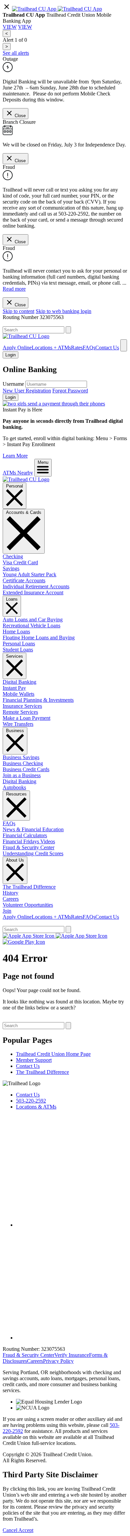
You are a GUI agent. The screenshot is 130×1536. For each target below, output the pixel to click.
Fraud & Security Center (28, 847)
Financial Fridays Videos (29, 841)
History (10, 893)
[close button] (7, 9)
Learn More (15, 455)
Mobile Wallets (18, 694)
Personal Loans (19, 643)
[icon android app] (35, 9)
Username (13, 384)
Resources (16, 794)
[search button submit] (68, 329)
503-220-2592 (31, 1101)
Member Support (34, 1060)
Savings (11, 568)
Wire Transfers (18, 724)
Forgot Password (70, 390)
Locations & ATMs (36, 1107)
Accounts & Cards (23, 512)
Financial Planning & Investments (38, 700)
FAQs (89, 347)
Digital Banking (19, 682)
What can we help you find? (32, 323)
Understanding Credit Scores (33, 853)
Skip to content (18, 311)
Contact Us (107, 347)
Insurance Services (22, 706)
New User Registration (27, 390)
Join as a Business (22, 775)
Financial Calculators (25, 835)
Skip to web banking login (63, 311)
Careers (11, 899)
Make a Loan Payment (26, 718)
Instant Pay (14, 688)
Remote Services (20, 712)
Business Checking (23, 763)
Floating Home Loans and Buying (39, 637)
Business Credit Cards (26, 769)
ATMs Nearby (18, 473)
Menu (43, 462)
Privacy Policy (58, 1361)
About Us (15, 860)
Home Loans (16, 631)
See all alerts (16, 53)
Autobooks (14, 787)
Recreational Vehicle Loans (31, 625)
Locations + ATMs (51, 347)
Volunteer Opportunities (28, 905)
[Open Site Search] (123, 345)
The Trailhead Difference (29, 887)
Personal (14, 486)
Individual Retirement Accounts (36, 586)
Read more (14, 289)
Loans (12, 599)
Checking (13, 556)
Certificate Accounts (24, 580)
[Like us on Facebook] (71, 1225)
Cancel (10, 1530)
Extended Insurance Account (33, 592)
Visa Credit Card (20, 562)
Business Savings (21, 757)
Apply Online (17, 347)
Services (14, 656)
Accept (25, 1530)
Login (10, 397)
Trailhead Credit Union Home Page (53, 1054)
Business (15, 730)
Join (7, 911)
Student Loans (18, 649)
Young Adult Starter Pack (29, 574)
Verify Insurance (71, 1355)
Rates (77, 347)
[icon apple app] (80, 9)
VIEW (10, 27)
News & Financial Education (33, 829)
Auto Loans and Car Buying (33, 619)
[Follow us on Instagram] (71, 1337)
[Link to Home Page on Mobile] (26, 336)
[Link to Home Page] (26, 479)
